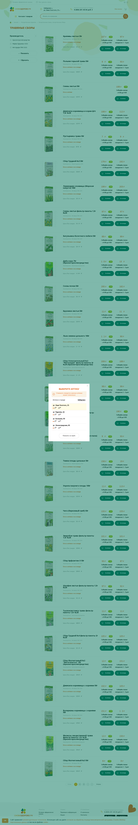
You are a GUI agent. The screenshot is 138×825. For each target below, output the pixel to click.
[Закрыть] (87, 386)
